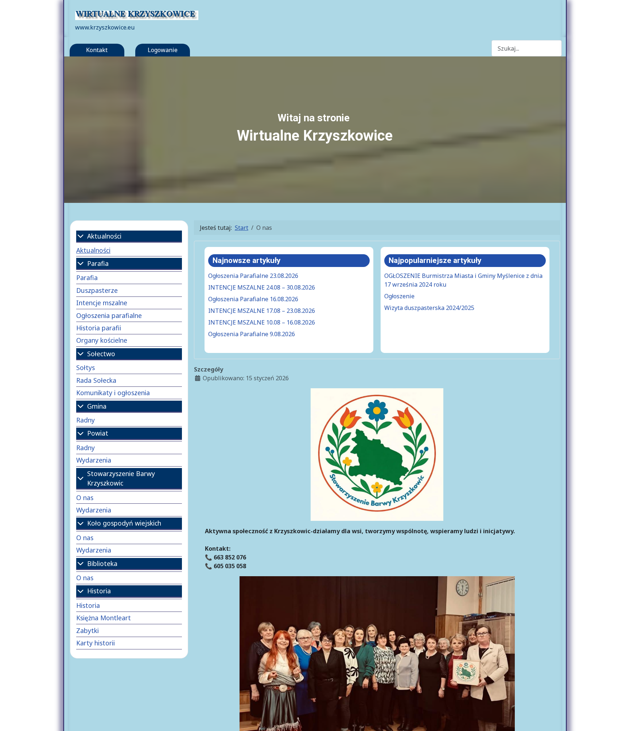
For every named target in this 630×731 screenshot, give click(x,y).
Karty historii (95, 642)
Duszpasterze (97, 290)
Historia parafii (98, 327)
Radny (85, 420)
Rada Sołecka (96, 380)
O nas (84, 497)
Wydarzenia (93, 460)
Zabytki (87, 630)
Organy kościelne (101, 340)
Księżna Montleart (103, 617)
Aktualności (93, 250)
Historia (88, 605)
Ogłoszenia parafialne (109, 315)
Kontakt (97, 50)
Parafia (87, 277)
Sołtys (85, 367)
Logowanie (163, 50)
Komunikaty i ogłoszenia (113, 392)
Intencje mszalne (101, 302)
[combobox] (526, 48)
